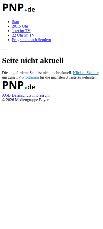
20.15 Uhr (20, 26)
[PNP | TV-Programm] (18, 13)
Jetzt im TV (21, 31)
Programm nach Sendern (31, 40)
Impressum (41, 95)
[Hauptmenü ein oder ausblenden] (4, 49)
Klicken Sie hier (85, 73)
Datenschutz (22, 95)
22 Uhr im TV (23, 35)
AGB (7, 95)
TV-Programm (27, 77)
